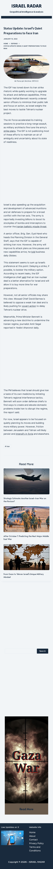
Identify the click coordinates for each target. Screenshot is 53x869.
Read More (26, 809)
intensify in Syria (24, 434)
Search (42, 651)
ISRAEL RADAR (26, 6)
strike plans (10, 131)
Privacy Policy (36, 843)
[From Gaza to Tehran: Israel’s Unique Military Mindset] (27, 557)
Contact (33, 839)
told (33, 252)
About (32, 836)
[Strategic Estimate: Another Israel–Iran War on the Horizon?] (27, 481)
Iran (7, 446)
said (24, 277)
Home (32, 832)
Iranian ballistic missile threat (31, 226)
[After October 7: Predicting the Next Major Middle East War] (27, 519)
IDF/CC (35, 81)
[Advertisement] (26, 174)
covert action (29, 306)
